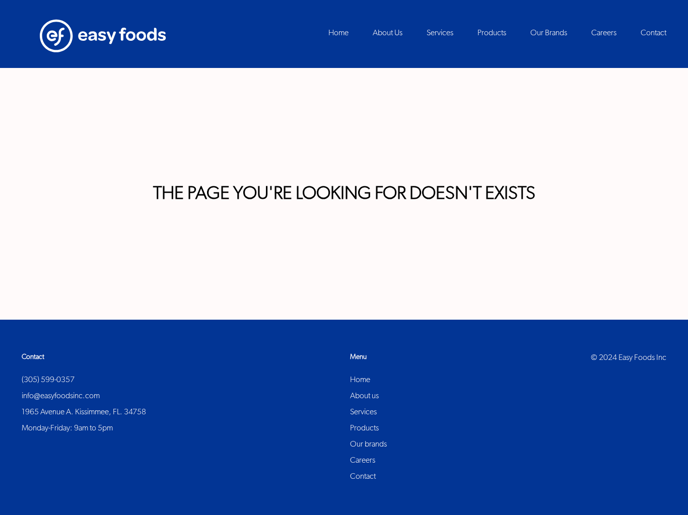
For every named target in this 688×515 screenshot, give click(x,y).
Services (363, 412)
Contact (363, 477)
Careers (362, 461)
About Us (387, 33)
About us (364, 396)
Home (360, 380)
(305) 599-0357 (48, 380)
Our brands (368, 444)
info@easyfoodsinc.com (61, 396)
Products (364, 428)
